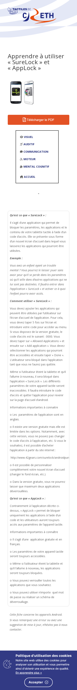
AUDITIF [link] (28, 144)
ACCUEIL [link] (29, 177)
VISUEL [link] (28, 137)
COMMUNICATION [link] (35, 151)
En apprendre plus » (29, 672)
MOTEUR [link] (29, 159)
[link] (32, 23)
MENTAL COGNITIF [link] (36, 166)
